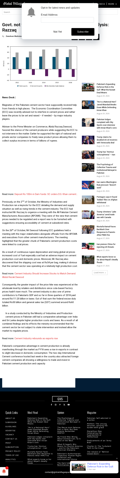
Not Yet (57, 31)
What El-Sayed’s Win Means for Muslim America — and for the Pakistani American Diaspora (70, 447)
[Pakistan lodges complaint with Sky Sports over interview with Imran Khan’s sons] (88, 122)
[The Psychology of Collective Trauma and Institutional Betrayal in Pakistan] (88, 167)
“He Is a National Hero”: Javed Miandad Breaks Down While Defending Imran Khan (39, 430)
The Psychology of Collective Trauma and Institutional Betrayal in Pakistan (68, 421)
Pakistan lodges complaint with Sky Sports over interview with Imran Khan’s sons (40, 439)
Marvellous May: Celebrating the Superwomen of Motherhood (94, 434)
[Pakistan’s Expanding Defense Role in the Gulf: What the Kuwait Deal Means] (88, 87)
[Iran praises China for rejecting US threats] (88, 246)
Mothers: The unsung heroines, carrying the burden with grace (97, 425)
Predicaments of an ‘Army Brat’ (99, 441)
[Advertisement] (40, 168)
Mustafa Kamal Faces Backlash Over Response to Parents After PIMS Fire (40, 453)
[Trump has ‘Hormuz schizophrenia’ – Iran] (88, 154)
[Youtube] (68, 405)
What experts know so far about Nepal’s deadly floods (107, 260)
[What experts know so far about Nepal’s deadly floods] (88, 259)
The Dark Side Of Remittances (65, 464)
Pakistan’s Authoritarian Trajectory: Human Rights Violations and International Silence (69, 456)
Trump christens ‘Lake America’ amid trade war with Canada (106, 214)
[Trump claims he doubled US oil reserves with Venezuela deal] (88, 140)
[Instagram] (56, 405)
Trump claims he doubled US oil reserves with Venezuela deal (107, 140)
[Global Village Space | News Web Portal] (18, 3)
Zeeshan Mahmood (15, 36)
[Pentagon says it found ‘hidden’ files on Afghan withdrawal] (88, 200)
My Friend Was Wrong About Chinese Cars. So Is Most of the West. (69, 438)
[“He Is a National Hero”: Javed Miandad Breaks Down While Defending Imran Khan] (88, 104)
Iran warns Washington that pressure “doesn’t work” (107, 185)
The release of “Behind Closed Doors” (98, 452)
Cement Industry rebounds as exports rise (36, 338)
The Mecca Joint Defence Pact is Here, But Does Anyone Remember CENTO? (68, 430)
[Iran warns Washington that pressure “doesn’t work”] (88, 185)
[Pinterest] (60, 405)
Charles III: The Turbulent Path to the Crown (99, 447)
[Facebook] (51, 405)
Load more (99, 272)
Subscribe (83, 31)
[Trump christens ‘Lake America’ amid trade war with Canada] (88, 214)
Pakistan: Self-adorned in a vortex (99, 419)
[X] (64, 405)
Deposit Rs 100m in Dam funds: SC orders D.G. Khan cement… (46, 194)
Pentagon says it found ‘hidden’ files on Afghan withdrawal (107, 200)
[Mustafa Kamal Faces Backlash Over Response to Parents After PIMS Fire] (88, 229)
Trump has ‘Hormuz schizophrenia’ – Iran (37, 447)
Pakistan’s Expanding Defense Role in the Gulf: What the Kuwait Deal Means (39, 421)
